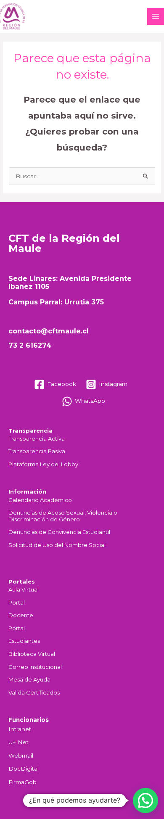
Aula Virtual (23, 590)
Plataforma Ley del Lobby (43, 464)
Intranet (19, 729)
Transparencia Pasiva (36, 451)
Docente (20, 615)
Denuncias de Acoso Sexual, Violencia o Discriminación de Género (62, 516)
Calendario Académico (40, 500)
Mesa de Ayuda (29, 679)
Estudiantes (24, 641)
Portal (16, 603)
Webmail (20, 755)
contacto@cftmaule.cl (48, 331)
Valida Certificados (34, 693)
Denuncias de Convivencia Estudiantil (59, 532)
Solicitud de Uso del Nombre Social (57, 545)
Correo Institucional (35, 667)
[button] (145, 800)
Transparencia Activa (36, 439)
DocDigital (23, 768)
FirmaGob (22, 782)
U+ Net (18, 742)
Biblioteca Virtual (31, 654)
